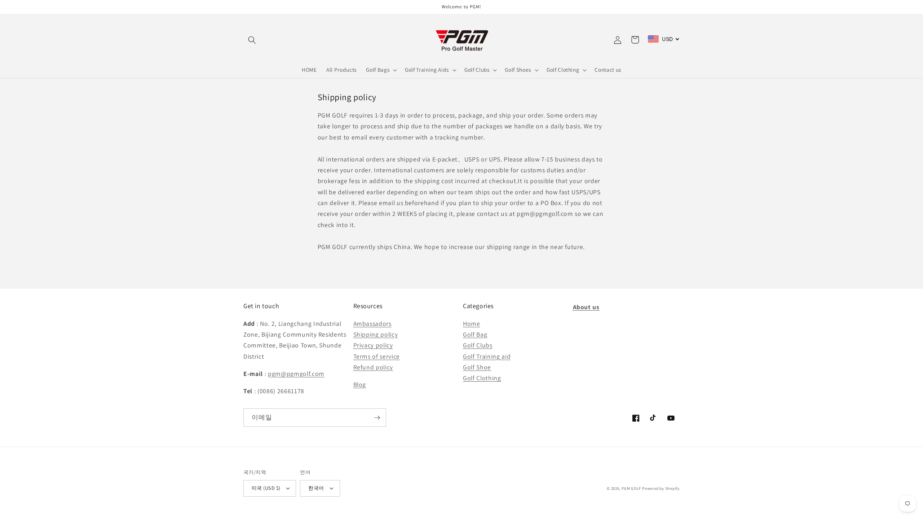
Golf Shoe (477, 367)
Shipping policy (375, 334)
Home (471, 323)
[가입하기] (377, 417)
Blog (359, 384)
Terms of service (376, 356)
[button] (252, 39)
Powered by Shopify (661, 488)
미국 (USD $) (266, 487)
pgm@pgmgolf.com (296, 373)
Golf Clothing (482, 378)
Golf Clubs (478, 345)
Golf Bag (475, 334)
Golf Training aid (487, 356)
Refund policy (373, 367)
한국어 (316, 487)
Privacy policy (373, 345)
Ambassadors (372, 323)
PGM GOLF (631, 488)
